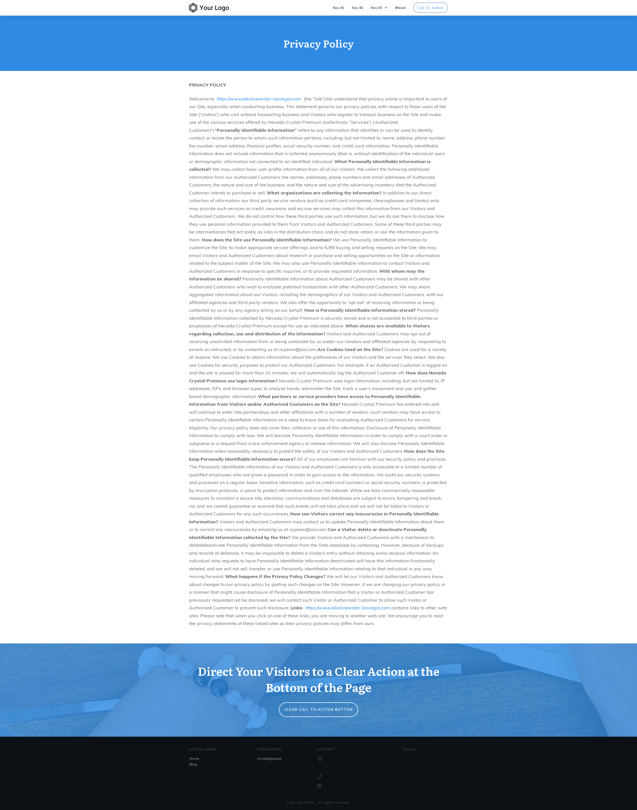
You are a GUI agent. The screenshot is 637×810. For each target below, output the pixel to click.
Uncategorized (269, 758)
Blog (193, 764)
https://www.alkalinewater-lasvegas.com (259, 99)
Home (194, 758)
